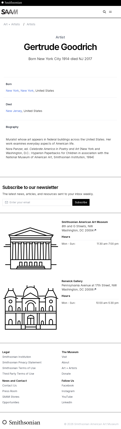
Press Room (9, 391)
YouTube (67, 396)
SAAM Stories (10, 396)
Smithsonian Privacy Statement (21, 362)
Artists (31, 24)
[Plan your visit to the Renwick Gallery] (30, 307)
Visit (64, 356)
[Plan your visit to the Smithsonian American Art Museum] (30, 248)
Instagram (68, 391)
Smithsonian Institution (16, 356)
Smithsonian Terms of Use (19, 368)
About (65, 362)
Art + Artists (12, 24)
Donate (66, 373)
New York (12, 90)
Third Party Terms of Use (18, 373)
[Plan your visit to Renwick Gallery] (95, 289)
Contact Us (9, 385)
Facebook (68, 385)
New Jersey (14, 111)
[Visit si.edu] (21, 423)
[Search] (104, 12)
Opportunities (10, 402)
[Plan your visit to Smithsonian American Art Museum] (95, 230)
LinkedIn (67, 402)
